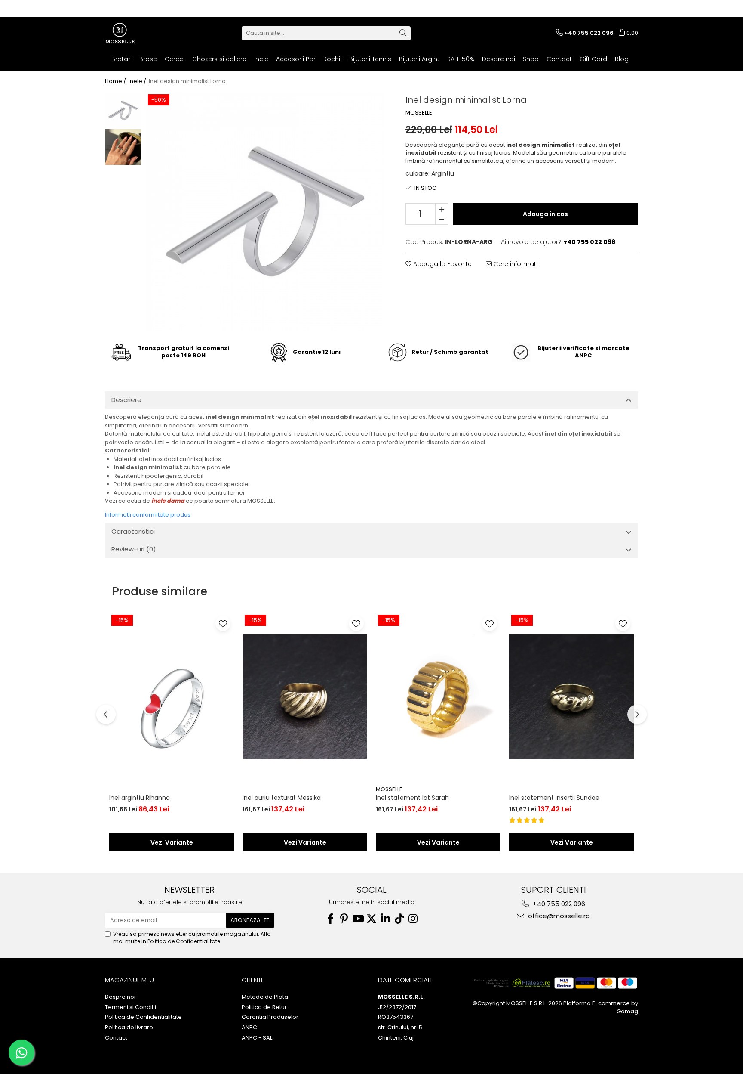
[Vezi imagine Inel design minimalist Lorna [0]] (123, 110)
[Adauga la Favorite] (222, 623)
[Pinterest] (344, 918)
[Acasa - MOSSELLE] (148, 33)
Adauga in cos (545, 214)
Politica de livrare (129, 1027)
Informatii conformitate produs (147, 515)
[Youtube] (358, 918)
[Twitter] (371, 918)
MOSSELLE (418, 113)
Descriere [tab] (126, 399)
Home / (116, 81)
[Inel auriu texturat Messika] (305, 697)
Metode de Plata (265, 997)
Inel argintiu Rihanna (139, 797)
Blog (622, 59)
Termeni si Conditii (130, 1007)
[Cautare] (403, 33)
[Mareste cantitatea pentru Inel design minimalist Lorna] (441, 208)
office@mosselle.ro (558, 915)
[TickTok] (399, 918)
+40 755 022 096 (558, 903)
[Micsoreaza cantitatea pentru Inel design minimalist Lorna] (441, 219)
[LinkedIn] (385, 918)
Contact (559, 59)
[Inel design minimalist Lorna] (265, 211)
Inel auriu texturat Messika (282, 797)
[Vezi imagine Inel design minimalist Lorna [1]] (123, 147)
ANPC (249, 1027)
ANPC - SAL (257, 1038)
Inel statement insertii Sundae (554, 797)
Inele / (138, 81)
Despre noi (498, 59)
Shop (531, 59)
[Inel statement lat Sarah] (438, 697)
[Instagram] (413, 918)
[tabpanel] (265, 211)
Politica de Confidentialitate (183, 941)
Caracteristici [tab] (133, 531)
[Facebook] (330, 918)
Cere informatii (515, 264)
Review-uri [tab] (133, 549)
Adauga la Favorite (441, 264)
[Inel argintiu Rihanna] (171, 697)
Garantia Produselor (270, 1017)
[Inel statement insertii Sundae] (571, 697)
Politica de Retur (264, 1007)
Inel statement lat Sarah (412, 797)
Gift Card (593, 59)
